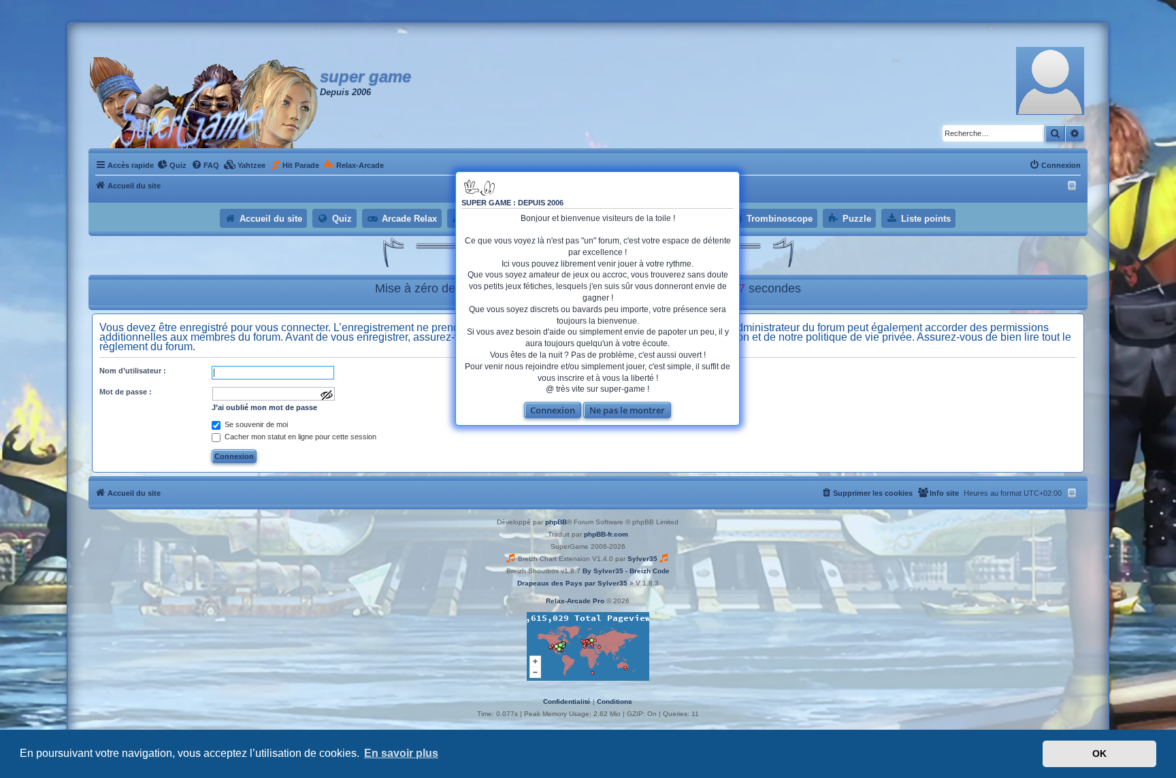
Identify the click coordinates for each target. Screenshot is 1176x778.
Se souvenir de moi (255, 424)
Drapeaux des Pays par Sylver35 (572, 583)
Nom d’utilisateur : (132, 371)
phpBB (556, 522)
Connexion (552, 410)
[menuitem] (171, 165)
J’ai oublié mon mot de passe (264, 407)
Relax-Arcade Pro (575, 601)
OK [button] (1099, 753)
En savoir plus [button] (401, 753)
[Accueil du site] (204, 102)
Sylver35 (642, 558)
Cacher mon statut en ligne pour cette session (299, 437)
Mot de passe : (125, 392)
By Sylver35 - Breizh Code (626, 571)
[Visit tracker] (588, 646)
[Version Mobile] (1073, 185)
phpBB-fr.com (606, 534)
